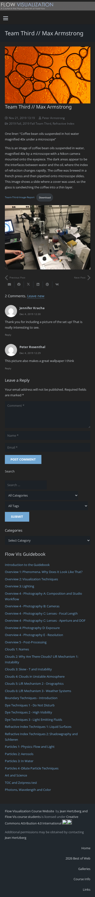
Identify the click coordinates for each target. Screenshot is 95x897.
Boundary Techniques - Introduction (31, 698)
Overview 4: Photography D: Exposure (32, 628)
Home (85, 848)
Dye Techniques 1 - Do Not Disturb (30, 705)
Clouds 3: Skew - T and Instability (28, 669)
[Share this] (19, 284)
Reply (8, 334)
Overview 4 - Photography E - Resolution (34, 635)
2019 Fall (15, 123)
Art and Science (16, 775)
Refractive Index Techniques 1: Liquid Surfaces (38, 726)
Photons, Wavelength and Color (28, 789)
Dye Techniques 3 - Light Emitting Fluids (33, 719)
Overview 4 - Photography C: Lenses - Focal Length (41, 613)
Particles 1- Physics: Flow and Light (30, 746)
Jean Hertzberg (15, 837)
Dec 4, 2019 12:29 (30, 353)
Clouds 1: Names (17, 649)
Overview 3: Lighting (19, 586)
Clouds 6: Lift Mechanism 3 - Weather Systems (38, 691)
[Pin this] (47, 284)
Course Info (82, 879)
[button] (6, 18)
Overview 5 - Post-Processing (26, 642)
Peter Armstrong (53, 118)
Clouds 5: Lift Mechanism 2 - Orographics (34, 683)
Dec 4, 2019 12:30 (30, 314)
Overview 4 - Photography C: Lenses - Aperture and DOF (45, 620)
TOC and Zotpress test (21, 782)
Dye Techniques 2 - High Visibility (28, 712)
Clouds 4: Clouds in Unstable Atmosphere (35, 676)
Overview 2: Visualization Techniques (31, 579)
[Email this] (9, 284)
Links (86, 889)
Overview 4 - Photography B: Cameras (32, 606)
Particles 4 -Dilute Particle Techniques (31, 768)
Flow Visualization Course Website (30, 811)
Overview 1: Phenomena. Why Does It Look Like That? (44, 572)
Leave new (35, 296)
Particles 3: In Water (19, 761)
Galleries (84, 869)
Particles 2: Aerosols (19, 754)
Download (45, 197)
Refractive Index (63, 123)
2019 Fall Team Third (37, 123)
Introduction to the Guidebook (27, 565)
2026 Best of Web (78, 858)
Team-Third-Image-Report (20, 197)
